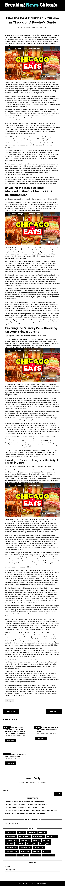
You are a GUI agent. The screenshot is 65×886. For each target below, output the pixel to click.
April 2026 (42, 832)
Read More (10, 740)
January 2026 (11, 836)
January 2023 (35, 855)
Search (5, 790)
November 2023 (26, 847)
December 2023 (12, 847)
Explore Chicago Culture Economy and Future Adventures (25, 813)
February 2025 (31, 844)
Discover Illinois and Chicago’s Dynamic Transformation (24, 807)
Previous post (11, 711)
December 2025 (24, 836)
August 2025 (25, 840)
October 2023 (39, 847)
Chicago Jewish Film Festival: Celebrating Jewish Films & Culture (46, 729)
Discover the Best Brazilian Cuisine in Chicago (15, 755)
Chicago (9, 701)
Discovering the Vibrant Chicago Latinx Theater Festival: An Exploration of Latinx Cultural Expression (15, 730)
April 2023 (46, 851)
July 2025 (36, 840)
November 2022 (49, 855)
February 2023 (22, 855)
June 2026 (32, 832)
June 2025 (46, 840)
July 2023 (36, 851)
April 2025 (20, 844)
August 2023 (25, 851)
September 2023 (12, 851)
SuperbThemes (41, 883)
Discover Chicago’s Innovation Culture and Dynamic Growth (26, 805)
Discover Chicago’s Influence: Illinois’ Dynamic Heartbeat (25, 802)
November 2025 (38, 836)
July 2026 (22, 832)
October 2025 (51, 836)
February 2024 (44, 844)
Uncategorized (10, 870)
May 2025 (10, 844)
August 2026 (11, 832)
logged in (30, 782)
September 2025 (12, 840)
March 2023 (10, 855)
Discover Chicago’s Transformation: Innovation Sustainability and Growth (31, 810)
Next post (53, 711)
